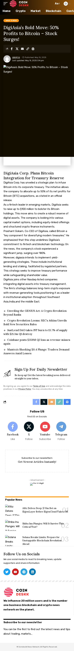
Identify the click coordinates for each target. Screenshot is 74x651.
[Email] (22, 48)
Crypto (16, 57)
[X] (29, 431)
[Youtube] (45, 431)
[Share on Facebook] (11, 48)
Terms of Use (39, 386)
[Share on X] (17, 48)
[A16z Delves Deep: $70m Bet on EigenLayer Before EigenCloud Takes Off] (12, 510)
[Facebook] (12, 431)
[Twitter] (6, 571)
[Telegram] (61, 431)
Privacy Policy (24, 389)
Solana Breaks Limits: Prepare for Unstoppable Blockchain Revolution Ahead (42, 540)
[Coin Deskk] (19, 3)
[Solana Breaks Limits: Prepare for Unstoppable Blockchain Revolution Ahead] (12, 540)
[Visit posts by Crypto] (7, 59)
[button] (6, 3)
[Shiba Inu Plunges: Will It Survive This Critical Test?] (12, 525)
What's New (11, 20)
